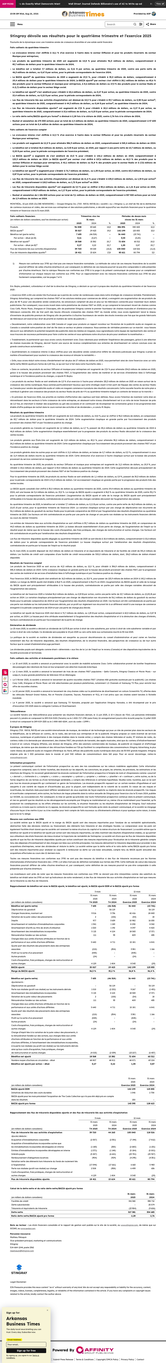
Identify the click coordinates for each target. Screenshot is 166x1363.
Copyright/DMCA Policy (107, 1359)
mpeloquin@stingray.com (22, 1251)
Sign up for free (26, 1350)
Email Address (14, 1339)
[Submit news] (5, 672)
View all (160, 4)
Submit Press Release (63, 1359)
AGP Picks (7, 4)
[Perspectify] (5, 678)
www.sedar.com (28, 1228)
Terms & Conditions (85, 1359)
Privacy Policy (127, 1359)
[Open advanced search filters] (141, 24)
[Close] (47, 1310)
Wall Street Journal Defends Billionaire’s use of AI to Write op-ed (105, 3)
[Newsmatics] (5, 691)
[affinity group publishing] (5, 685)
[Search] (135, 24)
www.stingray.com (18, 757)
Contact (140, 1359)
